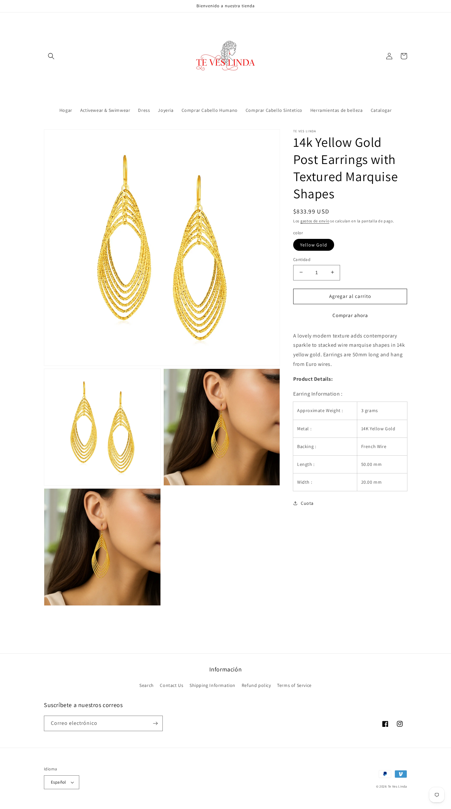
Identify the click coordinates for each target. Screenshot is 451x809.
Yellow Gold (313, 244)
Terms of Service (294, 685)
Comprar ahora (350, 315)
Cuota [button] (307, 503)
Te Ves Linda (397, 786)
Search (146, 685)
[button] (51, 56)
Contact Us (171, 685)
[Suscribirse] (155, 723)
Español (58, 782)
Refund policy (256, 685)
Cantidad (301, 259)
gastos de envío (315, 220)
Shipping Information (212, 685)
